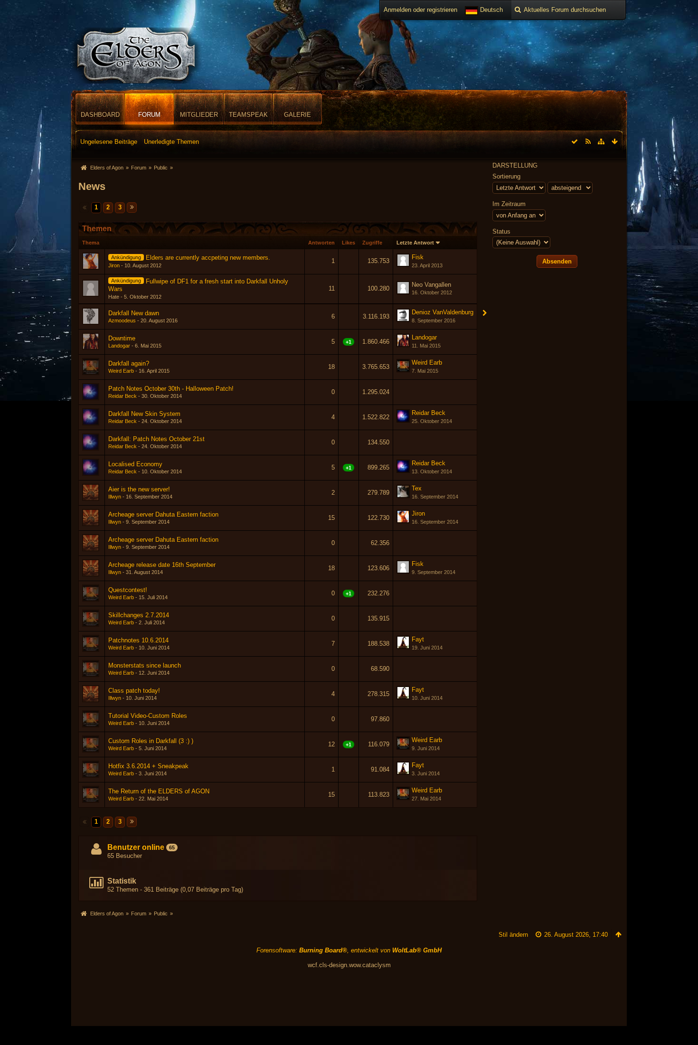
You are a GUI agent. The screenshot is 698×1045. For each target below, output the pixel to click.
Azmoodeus (122, 320)
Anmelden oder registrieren (420, 9)
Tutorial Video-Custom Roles (147, 715)
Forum (149, 114)
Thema (90, 242)
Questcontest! (127, 589)
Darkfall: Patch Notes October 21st (156, 438)
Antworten (321, 242)
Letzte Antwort (415, 242)
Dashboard (100, 114)
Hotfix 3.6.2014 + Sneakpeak (148, 766)
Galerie (297, 114)
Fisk (418, 257)
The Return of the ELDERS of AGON (158, 791)
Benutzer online (135, 847)
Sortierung (506, 176)
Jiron (114, 265)
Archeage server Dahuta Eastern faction (163, 514)
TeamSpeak (248, 114)
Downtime (121, 338)
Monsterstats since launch (144, 665)
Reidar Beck (122, 396)
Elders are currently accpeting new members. (208, 257)
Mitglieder (199, 114)
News (91, 186)
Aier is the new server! (139, 489)
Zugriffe (372, 242)
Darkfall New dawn (133, 313)
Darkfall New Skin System (144, 413)
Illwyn (114, 496)
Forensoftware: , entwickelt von (349, 950)
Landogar (119, 345)
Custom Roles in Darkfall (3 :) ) (150, 740)
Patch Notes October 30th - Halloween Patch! (171, 388)
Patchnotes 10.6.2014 (138, 640)
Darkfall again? (128, 363)
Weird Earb (121, 371)
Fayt (418, 639)
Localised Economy (135, 464)
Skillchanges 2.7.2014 (138, 615)
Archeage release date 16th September (162, 564)
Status (501, 231)
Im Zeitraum (509, 203)
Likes (348, 242)
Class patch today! (134, 690)
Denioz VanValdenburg (442, 312)
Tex (417, 488)
